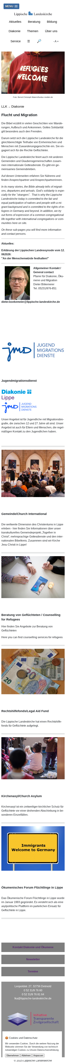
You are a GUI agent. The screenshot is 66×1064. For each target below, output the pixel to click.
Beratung (34, 21)
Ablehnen (26, 1055)
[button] (11, 6)
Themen (32, 31)
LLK (4, 106)
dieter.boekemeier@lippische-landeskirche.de (30, 301)
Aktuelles (15, 21)
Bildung (52, 21)
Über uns (51, 31)
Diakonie (14, 31)
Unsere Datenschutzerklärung (44, 1050)
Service (15, 41)
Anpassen (38, 1055)
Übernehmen (12, 1055)
